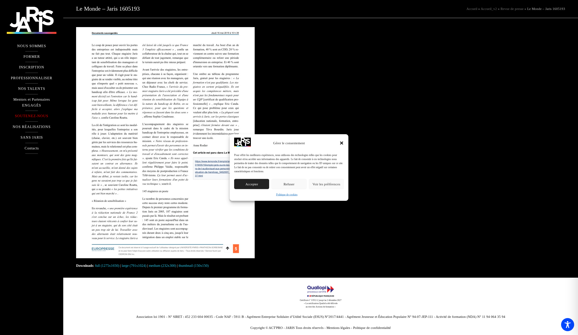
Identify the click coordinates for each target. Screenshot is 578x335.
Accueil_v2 (489, 9)
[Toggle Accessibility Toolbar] (568, 325)
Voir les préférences (326, 184)
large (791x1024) (134, 266)
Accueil (471, 9)
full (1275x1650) (107, 266)
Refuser (289, 184)
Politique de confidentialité (372, 328)
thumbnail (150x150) (194, 266)
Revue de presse (512, 9)
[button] (341, 143)
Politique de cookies (287, 194)
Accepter (251, 184)
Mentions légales (338, 328)
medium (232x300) (162, 266)
